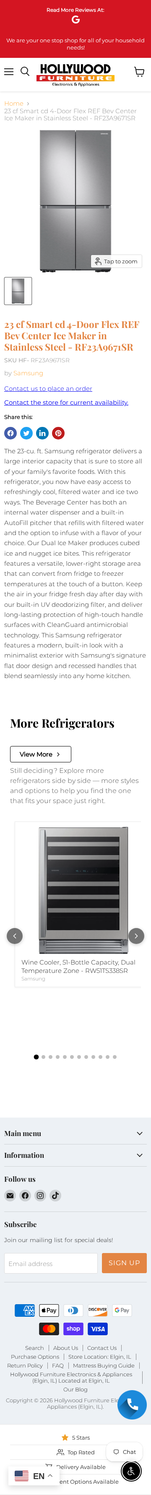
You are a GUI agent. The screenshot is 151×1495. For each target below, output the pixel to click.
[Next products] (136, 936)
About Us (65, 1347)
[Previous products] (15, 936)
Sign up (124, 1263)
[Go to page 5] (65, 1057)
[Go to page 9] (93, 1057)
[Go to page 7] (79, 1057)
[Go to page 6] (72, 1057)
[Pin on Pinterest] (58, 433)
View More (36, 754)
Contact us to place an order (48, 389)
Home (13, 103)
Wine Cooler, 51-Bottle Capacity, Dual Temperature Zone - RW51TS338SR (78, 966)
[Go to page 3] (50, 1057)
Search (34, 1347)
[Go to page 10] (100, 1057)
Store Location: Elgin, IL (99, 1356)
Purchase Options (35, 1356)
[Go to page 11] (107, 1057)
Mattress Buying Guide (104, 1365)
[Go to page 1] (36, 1057)
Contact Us (102, 1347)
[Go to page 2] (43, 1057)
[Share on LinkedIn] (42, 433)
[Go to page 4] (58, 1057)
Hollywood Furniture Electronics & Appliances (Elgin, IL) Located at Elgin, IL (71, 1377)
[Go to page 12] (115, 1057)
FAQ (58, 1365)
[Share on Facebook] (10, 433)
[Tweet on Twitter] (26, 433)
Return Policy (25, 1365)
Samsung (28, 373)
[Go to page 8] (86, 1057)
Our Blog (75, 1389)
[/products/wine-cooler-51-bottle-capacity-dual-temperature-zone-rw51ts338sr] (83, 890)
